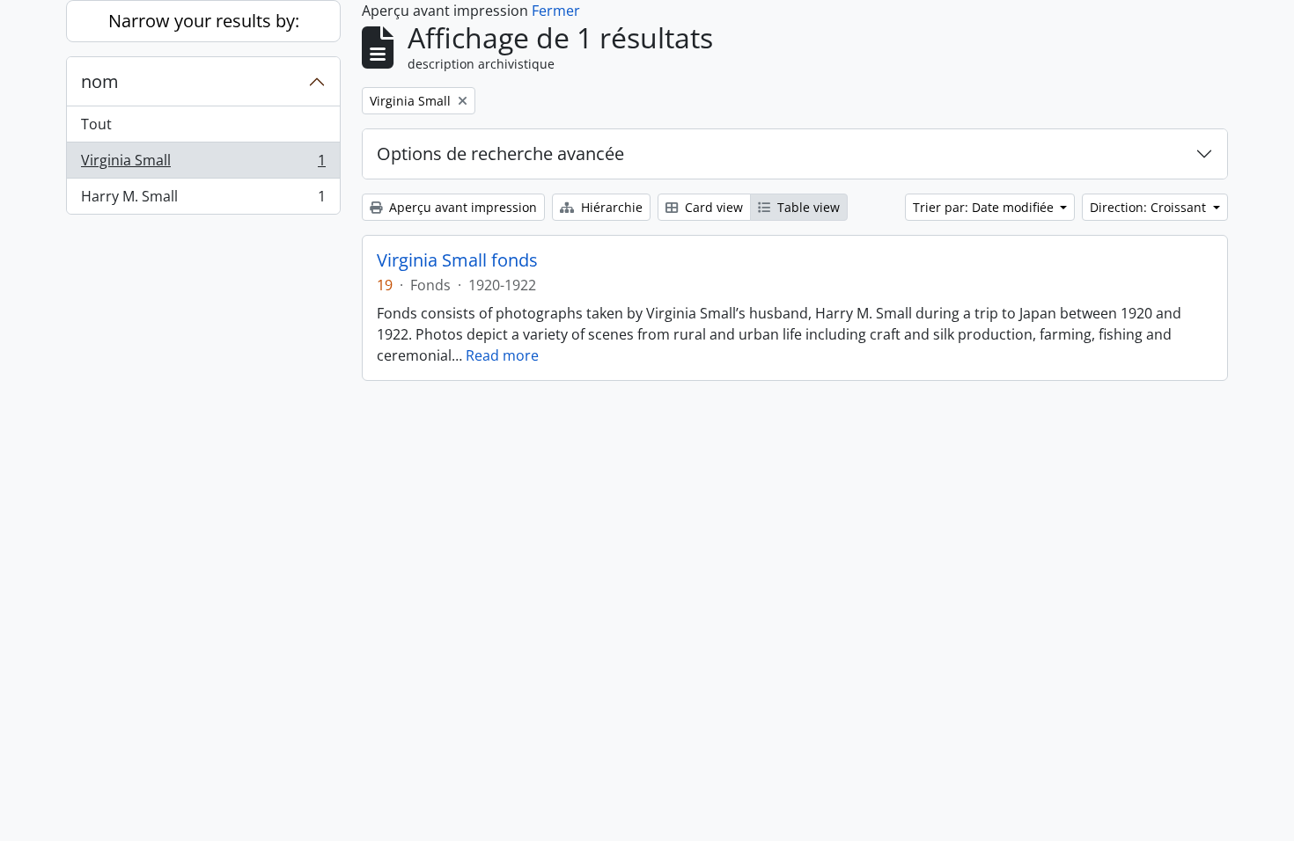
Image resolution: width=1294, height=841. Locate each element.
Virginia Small (203, 164)
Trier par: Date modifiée (985, 207)
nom (100, 81)
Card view (712, 207)
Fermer (556, 10)
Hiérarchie (610, 207)
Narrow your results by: (203, 21)
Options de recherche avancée (500, 153)
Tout (96, 124)
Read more (502, 355)
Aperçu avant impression (461, 207)
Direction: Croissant (1149, 207)
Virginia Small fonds (457, 260)
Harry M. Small (203, 200)
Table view (807, 207)
